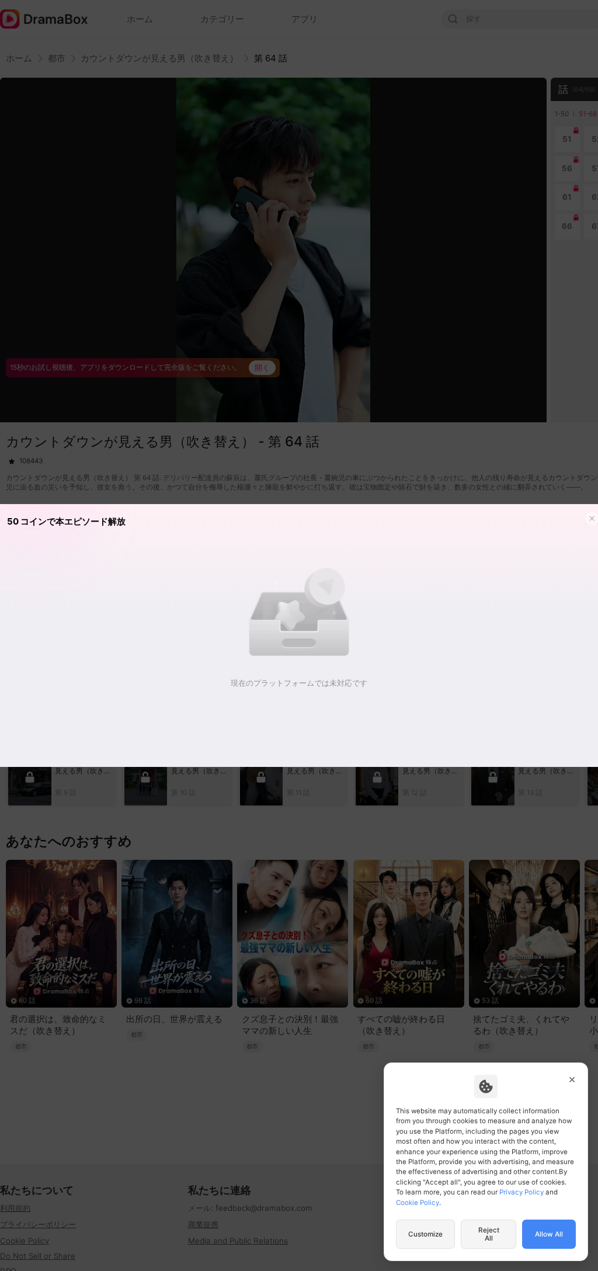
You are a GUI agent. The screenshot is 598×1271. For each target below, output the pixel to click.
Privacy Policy (521, 1192)
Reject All (488, 1234)
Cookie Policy (417, 1203)
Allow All (549, 1234)
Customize (425, 1234)
